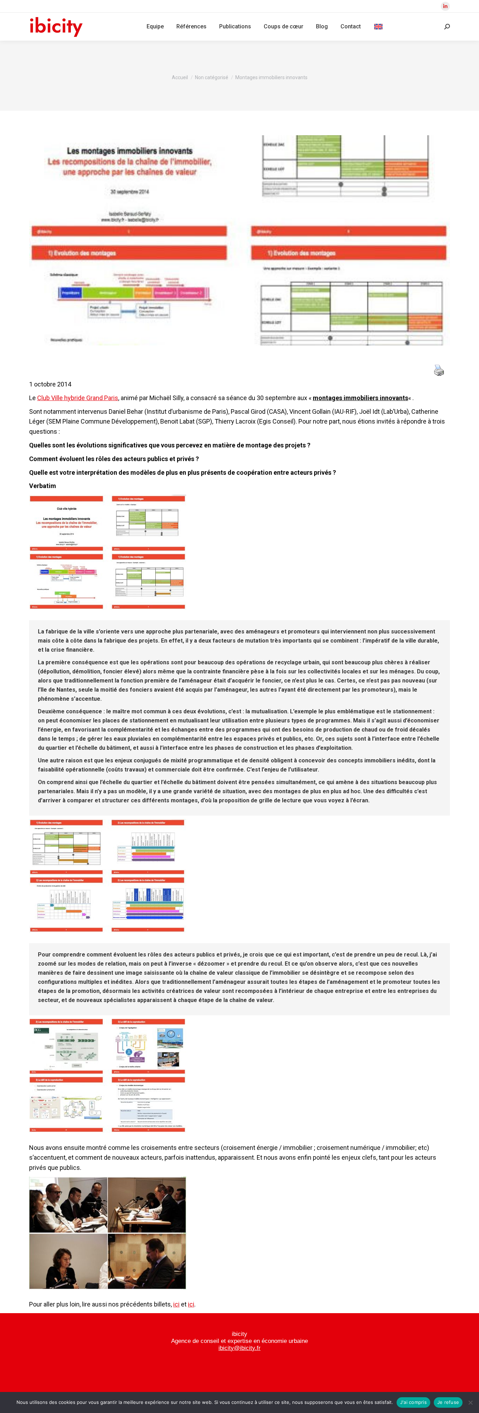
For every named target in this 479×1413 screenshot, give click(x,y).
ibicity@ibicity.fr (239, 1348)
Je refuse (448, 1402)
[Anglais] (378, 26)
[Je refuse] (470, 1402)
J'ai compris (413, 1402)
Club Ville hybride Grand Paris (77, 398)
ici (176, 1304)
